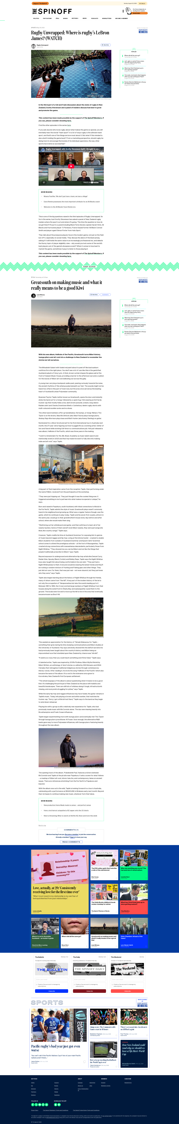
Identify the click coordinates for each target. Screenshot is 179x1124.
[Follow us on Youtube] (39, 1106)
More (84, 18)
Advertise (92, 1082)
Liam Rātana (41, 295)
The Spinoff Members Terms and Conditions (55, 1110)
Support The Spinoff (40, 3)
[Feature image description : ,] (103, 1050)
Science (33, 1095)
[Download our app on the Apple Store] (55, 1106)
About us (80, 1085)
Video (32, 1082)
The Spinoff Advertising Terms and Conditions (86, 1110)
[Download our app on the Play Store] (59, 1106)
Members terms (105, 1085)
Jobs (91, 1085)
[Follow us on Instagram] (43, 1106)
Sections (74, 18)
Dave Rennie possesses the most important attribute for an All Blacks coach (72, 201)
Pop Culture (47, 18)
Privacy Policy (34, 1110)
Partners (33, 1092)
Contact (80, 1082)
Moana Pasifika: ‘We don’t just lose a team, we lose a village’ (66, 196)
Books (65, 18)
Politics (36, 18)
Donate (103, 1082)
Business (57, 1095)
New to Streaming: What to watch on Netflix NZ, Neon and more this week (70, 816)
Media (56, 1092)
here (69, 125)
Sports (33, 27)
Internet (33, 1088)
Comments (105, 294)
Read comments (71, 842)
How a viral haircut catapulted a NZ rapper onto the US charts (66, 810)
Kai (32, 1085)
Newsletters (106, 18)
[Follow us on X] (36, 1106)
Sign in (143, 3)
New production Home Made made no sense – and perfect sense (67, 805)
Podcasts (94, 18)
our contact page (107, 1116)
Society (56, 1082)
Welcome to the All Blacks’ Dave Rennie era (60, 207)
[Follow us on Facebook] (33, 1106)
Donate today (136, 13)
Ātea (57, 18)
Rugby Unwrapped (42, 45)
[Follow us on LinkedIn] (46, 1106)
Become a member (121, 18)
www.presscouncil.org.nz (52, 1117)
